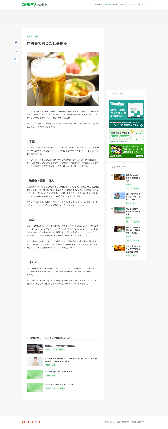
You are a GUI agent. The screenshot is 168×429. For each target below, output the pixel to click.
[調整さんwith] (34, 4)
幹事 (37, 36)
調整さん (108, 4)
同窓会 (29, 36)
